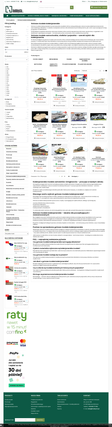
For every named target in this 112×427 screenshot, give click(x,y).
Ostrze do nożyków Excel (21, 268)
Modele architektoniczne (13, 225)
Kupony (59, 409)
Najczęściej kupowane (11, 406)
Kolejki (8, 192)
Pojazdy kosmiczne (69, 64)
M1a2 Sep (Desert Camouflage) (59, 157)
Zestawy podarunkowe (13, 164)
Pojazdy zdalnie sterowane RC (15, 179)
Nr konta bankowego (37, 404)
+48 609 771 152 (15, 1)
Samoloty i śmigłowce (53, 65)
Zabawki (8, 207)
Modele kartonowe (12, 198)
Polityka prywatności (37, 399)
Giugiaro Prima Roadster (79, 124)
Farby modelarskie (76, 16)
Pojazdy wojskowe (85, 64)
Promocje (9, 155)
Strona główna (11, 146)
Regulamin (34, 402)
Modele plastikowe (18, 16)
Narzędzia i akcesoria (59, 16)
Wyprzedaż (9, 222)
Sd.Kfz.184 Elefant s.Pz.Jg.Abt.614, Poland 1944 (98, 89)
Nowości (8, 148)
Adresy (59, 406)
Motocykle (38, 64)
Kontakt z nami (35, 411)
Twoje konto (62, 396)
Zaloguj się (94, 1)
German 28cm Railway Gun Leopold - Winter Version (59, 126)
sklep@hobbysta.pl (32, 1)
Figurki (69, 59)
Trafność (91, 71)
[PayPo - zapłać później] (16, 369)
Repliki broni (53, 59)
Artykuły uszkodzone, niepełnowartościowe (12, 218)
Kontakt (87, 396)
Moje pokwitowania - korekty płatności (68, 404)
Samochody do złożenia (84, 60)
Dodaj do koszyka (40, 102)
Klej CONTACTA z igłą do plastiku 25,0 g (21, 243)
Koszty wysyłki (9, 399)
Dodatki (8, 182)
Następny (75, 176)
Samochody (100, 59)
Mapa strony (34, 413)
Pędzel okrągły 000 (20, 282)
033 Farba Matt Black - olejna (21, 296)
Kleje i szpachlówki (92, 16)
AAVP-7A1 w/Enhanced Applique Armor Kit (40, 125)
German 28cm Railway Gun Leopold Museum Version (40, 158)
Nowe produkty (9, 404)
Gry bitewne (9, 185)
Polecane (9, 158)
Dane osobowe (61, 399)
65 (69, 176)
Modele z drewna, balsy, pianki (38, 16)
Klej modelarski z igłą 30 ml (21, 257)
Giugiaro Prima (98, 124)
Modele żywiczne (11, 204)
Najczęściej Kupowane (14, 238)
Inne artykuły (10, 214)
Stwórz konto (103, 1)
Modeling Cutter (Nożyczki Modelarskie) (78, 89)
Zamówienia (60, 402)
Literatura (9, 201)
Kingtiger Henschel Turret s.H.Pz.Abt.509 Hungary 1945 (40, 89)
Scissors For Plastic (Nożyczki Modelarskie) (59, 89)
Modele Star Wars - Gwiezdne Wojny (15, 210)
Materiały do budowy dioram (15, 188)
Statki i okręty (38, 59)
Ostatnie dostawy (11, 152)
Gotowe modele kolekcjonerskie (16, 176)
